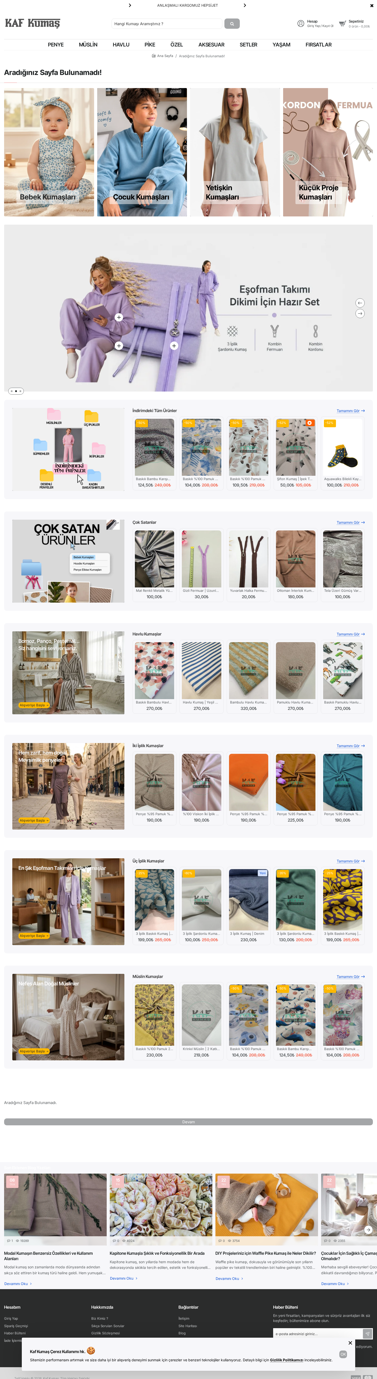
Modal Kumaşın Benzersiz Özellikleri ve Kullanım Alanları (48, 1256)
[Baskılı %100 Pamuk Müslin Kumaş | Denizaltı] (248, 1015)
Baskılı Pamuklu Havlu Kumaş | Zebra (342, 702)
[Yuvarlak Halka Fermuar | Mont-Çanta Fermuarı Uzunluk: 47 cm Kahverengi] (248, 558)
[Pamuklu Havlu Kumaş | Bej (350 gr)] (295, 670)
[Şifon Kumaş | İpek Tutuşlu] (295, 447)
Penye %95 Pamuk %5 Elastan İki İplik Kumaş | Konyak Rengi (295, 814)
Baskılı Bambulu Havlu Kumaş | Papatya (154, 702)
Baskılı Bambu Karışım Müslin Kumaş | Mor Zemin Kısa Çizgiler (154, 479)
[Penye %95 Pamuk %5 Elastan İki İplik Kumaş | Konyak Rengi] (295, 782)
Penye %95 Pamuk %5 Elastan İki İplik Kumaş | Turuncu (248, 814)
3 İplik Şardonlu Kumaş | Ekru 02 (201, 933)
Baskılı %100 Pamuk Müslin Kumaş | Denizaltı (248, 1049)
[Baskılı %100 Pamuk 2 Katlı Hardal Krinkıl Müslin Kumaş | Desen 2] (154, 1015)
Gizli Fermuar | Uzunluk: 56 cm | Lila (201, 590)
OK (343, 1354)
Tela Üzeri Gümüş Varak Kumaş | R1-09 (342, 590)
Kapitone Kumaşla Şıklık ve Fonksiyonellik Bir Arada (157, 1253)
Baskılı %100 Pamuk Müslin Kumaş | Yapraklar (248, 479)
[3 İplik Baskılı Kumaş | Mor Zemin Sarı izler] (342, 899)
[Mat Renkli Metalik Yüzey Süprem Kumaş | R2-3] (154, 558)
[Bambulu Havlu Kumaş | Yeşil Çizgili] (248, 670)
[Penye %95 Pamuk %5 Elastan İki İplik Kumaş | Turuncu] (248, 782)
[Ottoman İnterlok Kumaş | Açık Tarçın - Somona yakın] (295, 558)
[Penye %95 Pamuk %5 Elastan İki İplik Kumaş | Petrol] (342, 782)
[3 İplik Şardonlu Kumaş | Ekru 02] (201, 899)
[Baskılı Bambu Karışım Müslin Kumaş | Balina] (295, 1015)
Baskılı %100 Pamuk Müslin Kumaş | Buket (342, 1049)
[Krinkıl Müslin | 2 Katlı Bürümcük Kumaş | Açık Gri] (201, 1015)
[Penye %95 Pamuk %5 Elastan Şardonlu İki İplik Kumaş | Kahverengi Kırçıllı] (154, 782)
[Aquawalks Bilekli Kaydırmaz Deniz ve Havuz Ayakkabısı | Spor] (342, 447)
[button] (130, 5)
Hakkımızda (102, 1307)
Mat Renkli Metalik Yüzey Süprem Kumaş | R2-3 (154, 590)
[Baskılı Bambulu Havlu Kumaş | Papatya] (154, 670)
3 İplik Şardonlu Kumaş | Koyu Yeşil (295, 933)
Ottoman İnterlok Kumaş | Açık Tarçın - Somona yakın (295, 590)
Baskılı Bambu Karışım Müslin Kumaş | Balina (295, 1049)
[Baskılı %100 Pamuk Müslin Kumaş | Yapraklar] (248, 447)
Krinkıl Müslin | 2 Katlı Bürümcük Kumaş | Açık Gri (201, 1049)
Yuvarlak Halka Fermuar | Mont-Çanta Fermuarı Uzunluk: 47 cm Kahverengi (248, 590)
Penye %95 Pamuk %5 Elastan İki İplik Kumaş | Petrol (342, 814)
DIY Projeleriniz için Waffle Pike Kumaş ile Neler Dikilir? (265, 1253)
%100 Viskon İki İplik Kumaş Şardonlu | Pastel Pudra (201, 814)
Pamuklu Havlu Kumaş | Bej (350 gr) (295, 702)
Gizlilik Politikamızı (286, 1360)
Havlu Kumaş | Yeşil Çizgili (201, 702)
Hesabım (12, 1307)
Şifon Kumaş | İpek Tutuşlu (295, 479)
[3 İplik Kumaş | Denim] (248, 899)
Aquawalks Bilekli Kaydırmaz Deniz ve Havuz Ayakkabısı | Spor (342, 479)
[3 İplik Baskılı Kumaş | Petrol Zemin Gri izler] (154, 899)
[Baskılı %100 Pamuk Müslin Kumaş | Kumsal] (201, 447)
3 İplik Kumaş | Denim (247, 933)
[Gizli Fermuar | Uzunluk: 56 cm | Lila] (201, 558)
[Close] (372, 5)
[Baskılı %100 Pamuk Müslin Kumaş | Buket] (342, 1015)
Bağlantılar (188, 1307)
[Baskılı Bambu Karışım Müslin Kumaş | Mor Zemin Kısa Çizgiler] (154, 447)
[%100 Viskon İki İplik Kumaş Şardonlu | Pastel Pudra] (201, 782)
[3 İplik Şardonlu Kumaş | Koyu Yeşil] (295, 899)
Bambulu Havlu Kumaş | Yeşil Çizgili (248, 702)
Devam (188, 1121)
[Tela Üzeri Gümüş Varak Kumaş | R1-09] (342, 558)
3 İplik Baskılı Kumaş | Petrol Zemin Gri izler (154, 933)
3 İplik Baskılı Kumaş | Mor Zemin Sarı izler (342, 933)
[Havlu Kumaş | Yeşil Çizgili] (201, 670)
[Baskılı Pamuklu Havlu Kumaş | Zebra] (342, 670)
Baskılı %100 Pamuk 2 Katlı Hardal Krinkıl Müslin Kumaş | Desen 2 (154, 1049)
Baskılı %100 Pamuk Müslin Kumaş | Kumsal (201, 479)
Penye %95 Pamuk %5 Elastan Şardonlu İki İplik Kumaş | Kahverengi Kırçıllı (154, 814)
